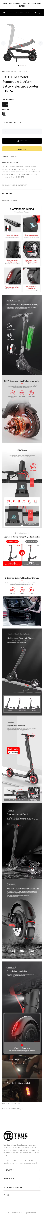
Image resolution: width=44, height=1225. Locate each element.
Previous (3, 43)
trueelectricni (13, 156)
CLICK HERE (20, 177)
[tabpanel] (22, 42)
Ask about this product (14, 122)
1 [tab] (18, 65)
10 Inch (5, 104)
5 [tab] (25, 65)
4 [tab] (23, 65)
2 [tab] (20, 65)
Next (40, 43)
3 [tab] (22, 65)
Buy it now (22, 149)
